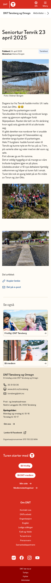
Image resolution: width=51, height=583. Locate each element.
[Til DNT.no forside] (9, 4)
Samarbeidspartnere (25, 544)
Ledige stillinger (25, 527)
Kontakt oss (25, 510)
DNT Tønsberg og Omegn (16, 13)
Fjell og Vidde (25, 531)
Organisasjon (25, 518)
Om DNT (25, 502)
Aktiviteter (25, 580)
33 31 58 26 (13, 385)
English (25, 523)
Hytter (25, 576)
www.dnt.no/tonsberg (18, 389)
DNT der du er (25, 569)
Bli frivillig (25, 465)
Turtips (25, 572)
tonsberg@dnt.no (16, 393)
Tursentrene (25, 536)
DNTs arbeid (25, 514)
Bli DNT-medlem (25, 475)
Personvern (25, 540)
